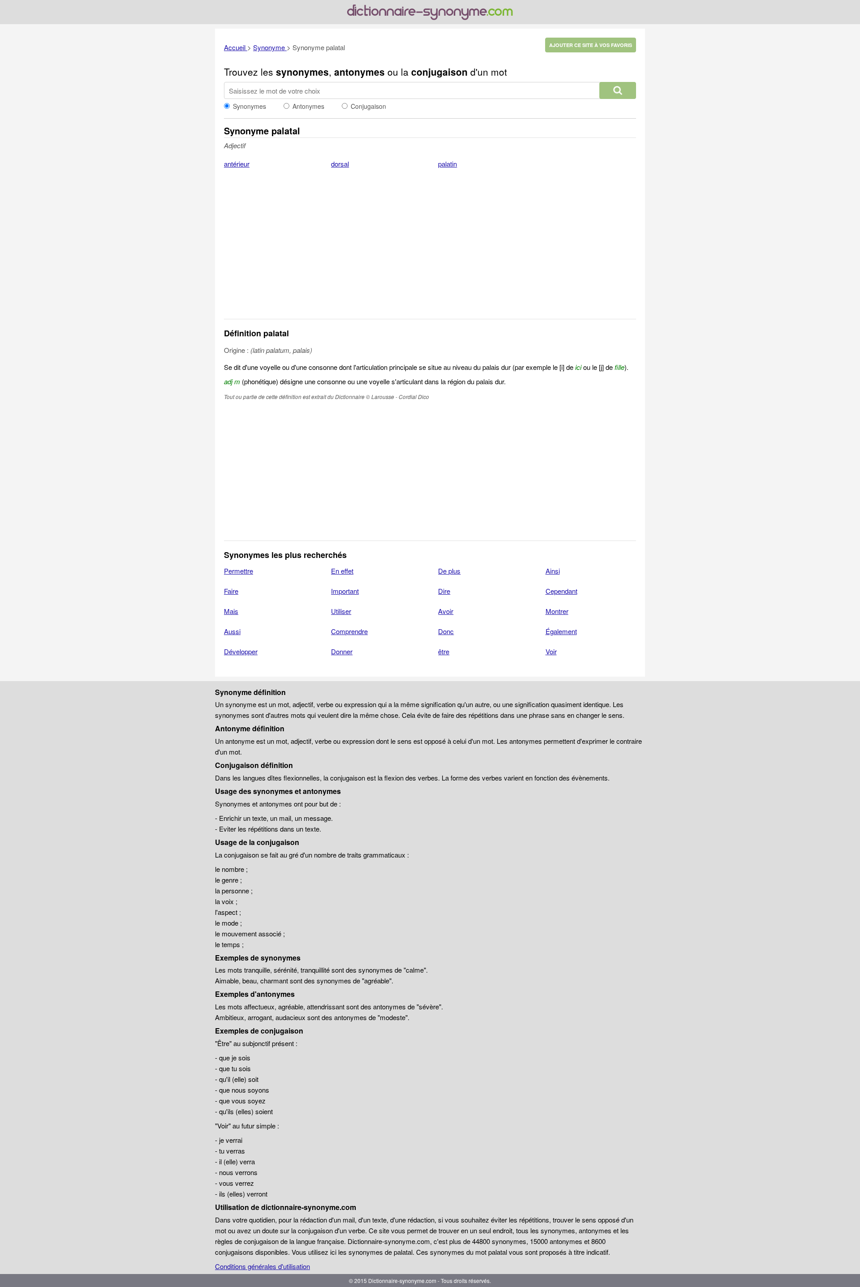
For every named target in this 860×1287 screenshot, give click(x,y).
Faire (231, 591)
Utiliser (341, 611)
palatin (447, 163)
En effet (342, 570)
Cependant (561, 591)
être (443, 651)
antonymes (359, 71)
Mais (231, 611)
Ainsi (553, 570)
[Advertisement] (430, 249)
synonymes (302, 71)
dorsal (340, 163)
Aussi (232, 631)
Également (561, 631)
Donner (342, 651)
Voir (551, 651)
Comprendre (349, 631)
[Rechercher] (617, 90)
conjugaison (439, 71)
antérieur (236, 163)
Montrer (557, 611)
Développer (241, 651)
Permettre (238, 570)
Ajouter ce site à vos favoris (590, 45)
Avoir (445, 611)
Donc (446, 631)
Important (345, 591)
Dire (444, 591)
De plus (449, 570)
